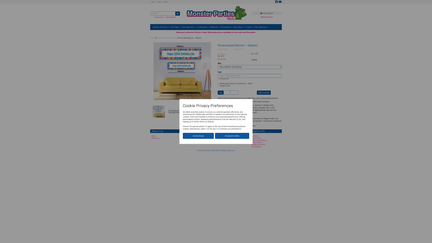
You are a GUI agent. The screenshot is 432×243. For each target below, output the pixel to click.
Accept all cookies (232, 136)
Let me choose (198, 136)
